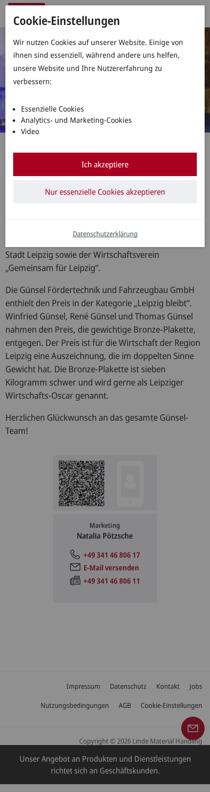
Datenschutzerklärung (105, 233)
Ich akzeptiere (105, 164)
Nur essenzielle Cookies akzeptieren (105, 191)
